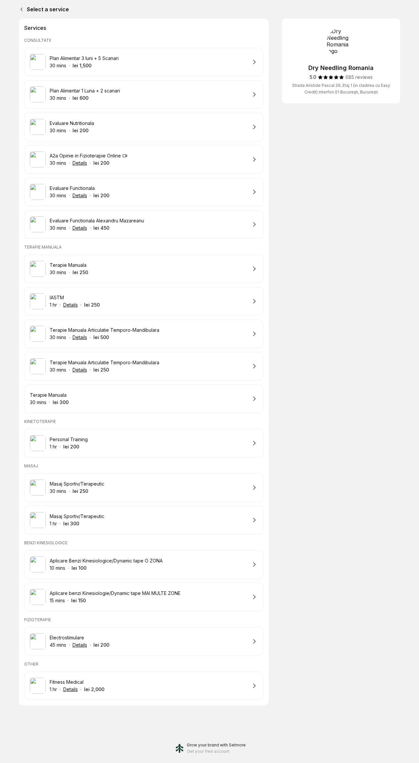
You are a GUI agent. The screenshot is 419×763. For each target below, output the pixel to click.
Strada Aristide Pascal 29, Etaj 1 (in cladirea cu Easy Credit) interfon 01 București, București (341, 88)
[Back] (20, 9)
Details (80, 163)
